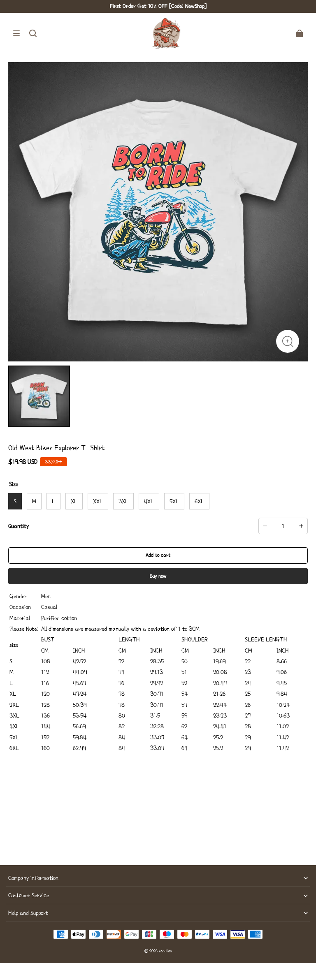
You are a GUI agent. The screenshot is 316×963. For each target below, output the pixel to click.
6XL (199, 501)
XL (74, 501)
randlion (165, 951)
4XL (149, 501)
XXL (98, 501)
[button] (16, 33)
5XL (174, 501)
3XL (123, 501)
